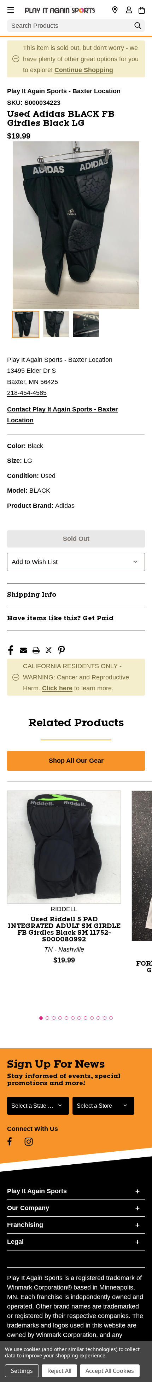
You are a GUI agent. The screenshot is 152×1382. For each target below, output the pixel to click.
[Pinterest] (61, 650)
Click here (57, 688)
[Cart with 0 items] (141, 9)
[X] (48, 650)
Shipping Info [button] (31, 595)
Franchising (25, 1224)
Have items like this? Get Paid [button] (60, 618)
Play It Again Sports (37, 1191)
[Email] (23, 650)
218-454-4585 (27, 392)
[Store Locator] (115, 10)
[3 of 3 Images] (86, 324)
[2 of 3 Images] (56, 324)
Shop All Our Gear (76, 760)
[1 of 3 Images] (25, 324)
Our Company (28, 1207)
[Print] (36, 650)
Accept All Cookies (110, 1371)
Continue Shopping (83, 69)
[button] (10, 9)
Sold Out (76, 538)
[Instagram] (28, 1141)
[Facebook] (10, 650)
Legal (15, 1241)
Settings (22, 1371)
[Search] (138, 27)
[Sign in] (128, 10)
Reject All (59, 1371)
